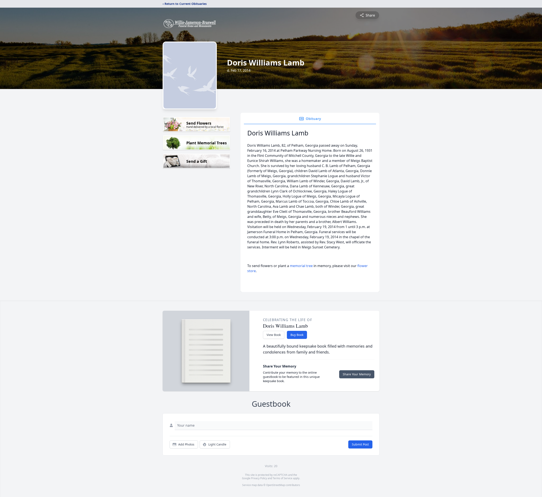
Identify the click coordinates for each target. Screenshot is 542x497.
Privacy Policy (259, 478)
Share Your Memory (357, 374)
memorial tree (301, 265)
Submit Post (360, 444)
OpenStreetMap (275, 485)
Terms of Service (282, 478)
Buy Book (296, 335)
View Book (274, 335)
